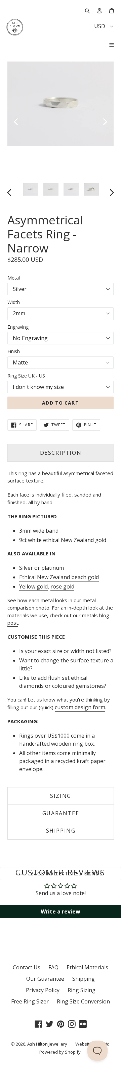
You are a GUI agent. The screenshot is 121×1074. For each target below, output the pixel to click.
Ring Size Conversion (83, 1001)
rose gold (62, 586)
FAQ (53, 967)
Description (61, 452)
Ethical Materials (87, 967)
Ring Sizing (81, 990)
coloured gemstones (78, 685)
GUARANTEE (60, 813)
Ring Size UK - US (26, 375)
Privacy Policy (42, 990)
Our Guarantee (45, 978)
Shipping (83, 978)
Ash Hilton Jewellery (47, 1044)
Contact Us (26, 967)
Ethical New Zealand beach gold (59, 577)
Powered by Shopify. (60, 1052)
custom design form (80, 707)
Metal (13, 278)
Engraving (18, 327)
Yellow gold (33, 586)
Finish (13, 351)
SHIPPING (61, 830)
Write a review (60, 911)
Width (13, 302)
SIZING (60, 795)
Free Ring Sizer (30, 1001)
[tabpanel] (60, 104)
